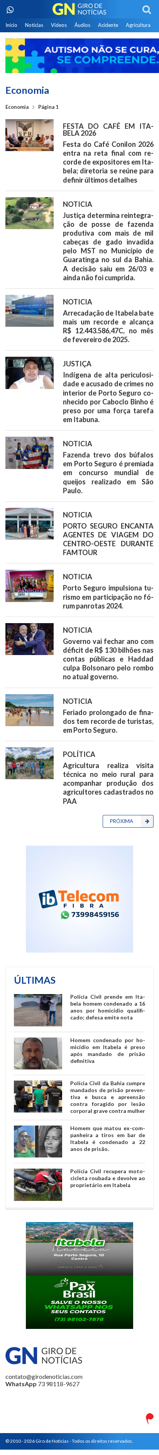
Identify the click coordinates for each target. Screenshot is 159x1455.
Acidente (108, 25)
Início (11, 25)
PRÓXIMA (121, 821)
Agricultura (138, 25)
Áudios (82, 25)
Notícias (34, 25)
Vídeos (59, 25)
